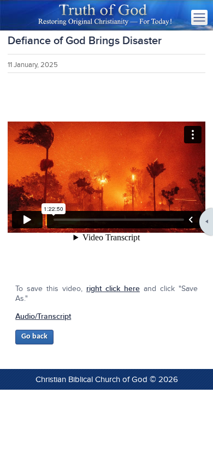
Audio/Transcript (43, 316)
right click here (113, 288)
